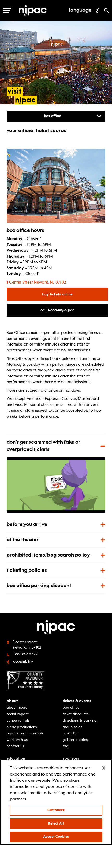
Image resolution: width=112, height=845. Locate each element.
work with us (17, 739)
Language (80, 10)
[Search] (106, 10)
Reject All (56, 823)
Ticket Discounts (75, 714)
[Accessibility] (97, 10)
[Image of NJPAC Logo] (41, 10)
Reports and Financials (25, 733)
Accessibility (23, 661)
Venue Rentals (18, 720)
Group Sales (72, 727)
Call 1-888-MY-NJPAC (74, 310)
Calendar (70, 733)
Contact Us (15, 746)
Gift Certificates (75, 739)
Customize (56, 810)
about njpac (17, 707)
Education (16, 758)
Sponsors (71, 758)
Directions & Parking (80, 720)
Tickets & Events (77, 701)
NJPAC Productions (22, 727)
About (12, 701)
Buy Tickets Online (74, 294)
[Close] (103, 768)
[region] (56, 802)
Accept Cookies (56, 837)
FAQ (66, 746)
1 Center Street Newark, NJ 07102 (36, 282)
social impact (18, 714)
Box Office (71, 707)
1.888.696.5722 (25, 654)
